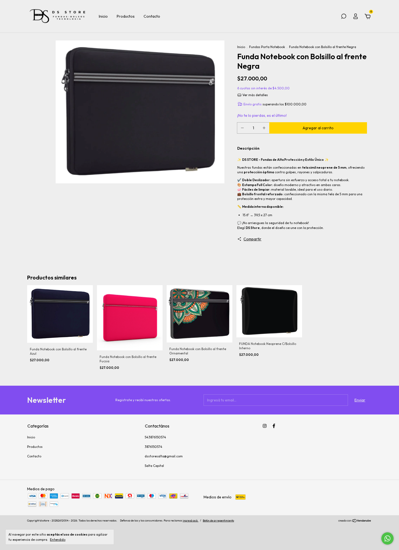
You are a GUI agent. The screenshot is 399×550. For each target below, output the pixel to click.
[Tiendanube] (355, 521)
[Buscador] (344, 17)
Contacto (152, 16)
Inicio (103, 16)
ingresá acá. (190, 520)
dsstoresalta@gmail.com (164, 456)
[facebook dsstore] (274, 426)
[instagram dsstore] (264, 426)
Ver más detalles (255, 95)
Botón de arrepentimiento (218, 520)
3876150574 (153, 447)
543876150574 (155, 437)
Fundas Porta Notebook (267, 47)
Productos (126, 16)
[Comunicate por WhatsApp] (387, 538)
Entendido (57, 540)
